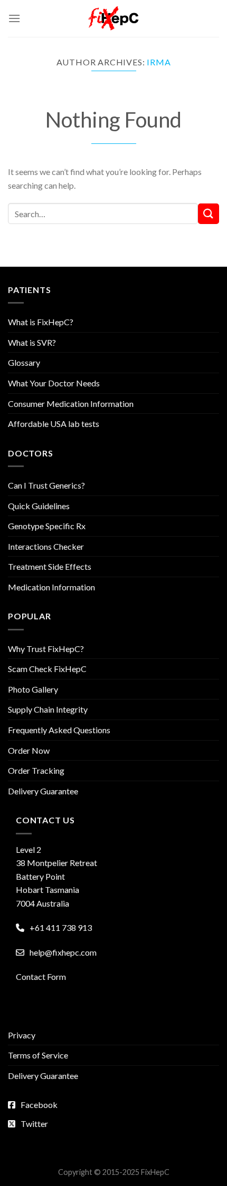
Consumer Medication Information (71, 403)
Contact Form (41, 976)
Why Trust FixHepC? (46, 649)
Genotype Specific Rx (47, 526)
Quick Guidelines (39, 506)
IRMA (159, 62)
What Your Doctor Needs (54, 383)
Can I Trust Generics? (46, 485)
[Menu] (14, 18)
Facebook (39, 1105)
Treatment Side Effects (49, 566)
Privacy (21, 1035)
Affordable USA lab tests (53, 424)
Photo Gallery (33, 689)
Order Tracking (36, 770)
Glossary (24, 362)
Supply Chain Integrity (48, 709)
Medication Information (51, 587)
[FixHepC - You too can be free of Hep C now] (113, 18)
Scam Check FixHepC (47, 669)
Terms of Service (38, 1055)
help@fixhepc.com (63, 952)
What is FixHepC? (40, 322)
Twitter (34, 1124)
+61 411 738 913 (61, 927)
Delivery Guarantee (43, 791)
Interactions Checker (46, 546)
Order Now (29, 750)
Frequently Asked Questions (59, 730)
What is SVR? (32, 342)
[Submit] (208, 213)
